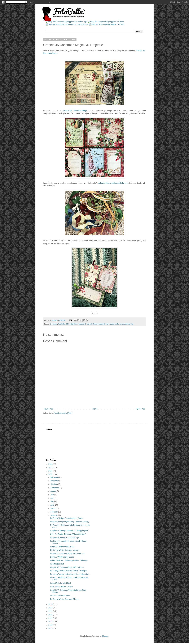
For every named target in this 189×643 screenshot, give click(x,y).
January (53, 515)
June (52, 498)
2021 (50, 467)
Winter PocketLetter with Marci (62, 547)
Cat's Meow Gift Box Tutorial (61, 587)
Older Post (141, 409)
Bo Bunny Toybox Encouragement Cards (66, 518)
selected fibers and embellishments (113, 183)
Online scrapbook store (101, 324)
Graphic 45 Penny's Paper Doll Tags (64, 538)
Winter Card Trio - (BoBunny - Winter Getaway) (69, 560)
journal (89, 324)
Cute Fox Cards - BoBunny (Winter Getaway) (68, 534)
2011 (50, 628)
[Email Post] (70, 320)
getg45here (74, 324)
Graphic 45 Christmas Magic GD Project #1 (67, 567)
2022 (50, 464)
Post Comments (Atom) (63, 413)
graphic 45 (82, 324)
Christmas (53, 324)
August (53, 491)
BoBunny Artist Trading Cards (62, 557)
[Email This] (75, 320)
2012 (50, 625)
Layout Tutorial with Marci (60, 583)
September (55, 488)
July (52, 495)
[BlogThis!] (78, 320)
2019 (50, 474)
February (54, 512)
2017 (50, 608)
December (54, 477)
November (54, 481)
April (52, 505)
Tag (132, 324)
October (53, 484)
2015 (50, 615)
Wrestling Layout (57, 564)
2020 (50, 471)
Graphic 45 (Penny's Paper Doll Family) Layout (69, 531)
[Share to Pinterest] (86, 320)
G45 (67, 324)
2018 (50, 604)
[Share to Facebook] (83, 320)
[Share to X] (81, 320)
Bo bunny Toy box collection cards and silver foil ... (70, 574)
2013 (50, 621)
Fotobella (61, 324)
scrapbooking (125, 324)
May (52, 501)
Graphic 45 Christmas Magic (75, 110)
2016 (50, 611)
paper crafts (114, 324)
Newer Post (48, 409)
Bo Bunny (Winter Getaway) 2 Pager (64, 599)
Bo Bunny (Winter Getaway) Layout (64, 550)
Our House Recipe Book (60, 596)
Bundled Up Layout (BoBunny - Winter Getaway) (69, 522)
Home (95, 409)
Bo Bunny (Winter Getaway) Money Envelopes (68, 571)
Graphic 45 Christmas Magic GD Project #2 (67, 554)
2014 (50, 618)
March (53, 508)
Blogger (105, 636)
